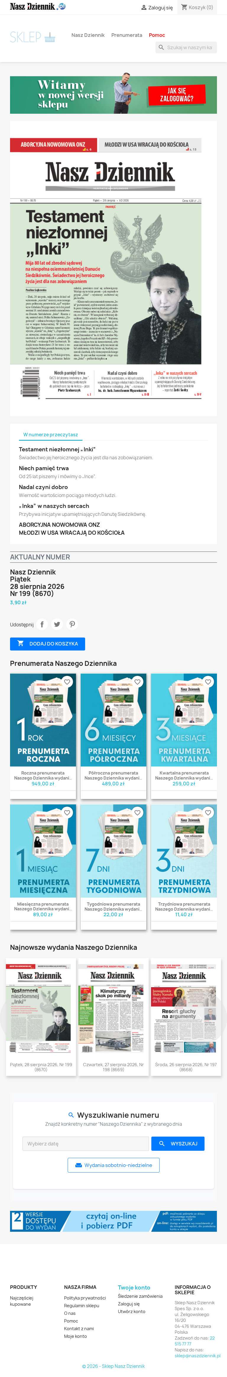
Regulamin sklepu (81, 1305)
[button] (27, 1018)
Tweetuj (57, 624)
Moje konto (75, 1336)
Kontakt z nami (79, 1328)
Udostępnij (42, 624)
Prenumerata (126, 35)
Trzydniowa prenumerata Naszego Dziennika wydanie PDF (184, 909)
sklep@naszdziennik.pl (197, 1355)
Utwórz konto (131, 1311)
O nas (70, 1313)
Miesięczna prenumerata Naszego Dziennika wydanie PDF (43, 909)
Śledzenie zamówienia (140, 1296)
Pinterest (72, 624)
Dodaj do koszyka (47, 643)
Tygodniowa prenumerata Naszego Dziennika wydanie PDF (113, 909)
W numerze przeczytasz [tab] (50, 435)
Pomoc (157, 35)
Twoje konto (134, 1287)
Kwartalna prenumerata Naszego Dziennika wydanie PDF (184, 778)
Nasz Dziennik (88, 35)
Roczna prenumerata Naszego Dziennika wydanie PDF (43, 778)
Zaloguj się (129, 1304)
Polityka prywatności (85, 1298)
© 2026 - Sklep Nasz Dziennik (113, 1366)
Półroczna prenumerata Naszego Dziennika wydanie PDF (113, 778)
